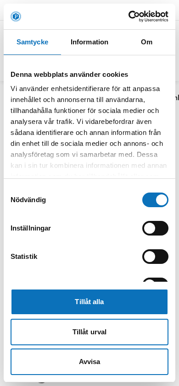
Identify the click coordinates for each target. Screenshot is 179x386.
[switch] (155, 228)
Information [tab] (89, 42)
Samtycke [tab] (32, 42)
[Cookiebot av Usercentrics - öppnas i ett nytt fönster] (128, 16)
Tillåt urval (89, 332)
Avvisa (90, 361)
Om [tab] (146, 42)
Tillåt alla (89, 302)
